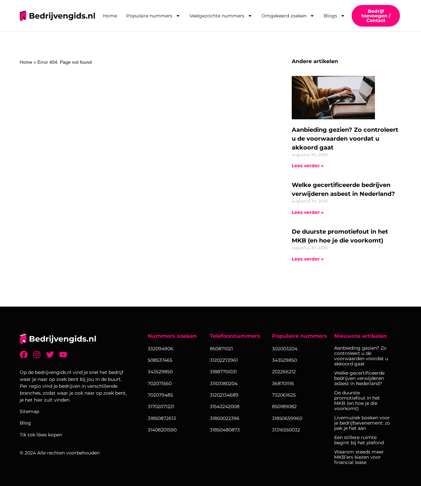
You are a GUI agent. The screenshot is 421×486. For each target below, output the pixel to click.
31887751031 (223, 372)
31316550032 (286, 430)
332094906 (160, 349)
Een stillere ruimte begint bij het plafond (359, 440)
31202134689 (224, 395)
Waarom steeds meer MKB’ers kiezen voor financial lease (359, 457)
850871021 (221, 349)
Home (110, 16)
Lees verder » (308, 166)
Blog (25, 423)
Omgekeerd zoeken (284, 16)
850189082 (284, 406)
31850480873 (225, 430)
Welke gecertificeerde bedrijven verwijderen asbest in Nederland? (359, 378)
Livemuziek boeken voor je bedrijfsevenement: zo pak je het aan (362, 423)
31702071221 (161, 406)
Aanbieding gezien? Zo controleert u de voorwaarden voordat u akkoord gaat (345, 138)
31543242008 (224, 406)
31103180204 (223, 383)
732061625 (284, 395)
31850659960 (287, 418)
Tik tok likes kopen (41, 435)
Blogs (330, 16)
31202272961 (224, 360)
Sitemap (29, 411)
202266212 (284, 372)
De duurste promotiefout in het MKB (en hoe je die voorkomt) (357, 400)
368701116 (283, 383)
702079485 (160, 395)
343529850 (284, 360)
